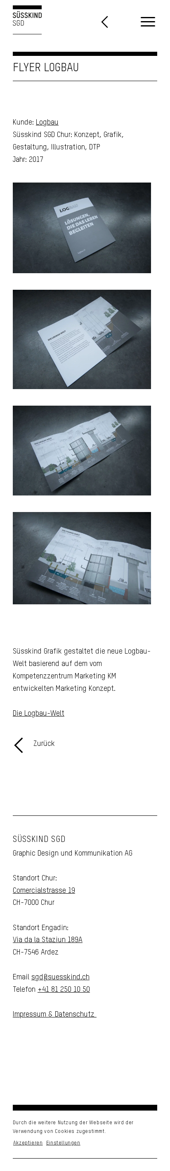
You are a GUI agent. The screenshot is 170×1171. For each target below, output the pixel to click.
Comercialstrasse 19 (44, 890)
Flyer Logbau (46, 68)
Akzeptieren (28, 1143)
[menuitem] (148, 22)
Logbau (47, 122)
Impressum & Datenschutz (55, 1014)
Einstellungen (63, 1143)
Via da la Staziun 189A (48, 940)
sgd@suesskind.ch (60, 977)
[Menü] (148, 22)
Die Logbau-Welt (38, 713)
